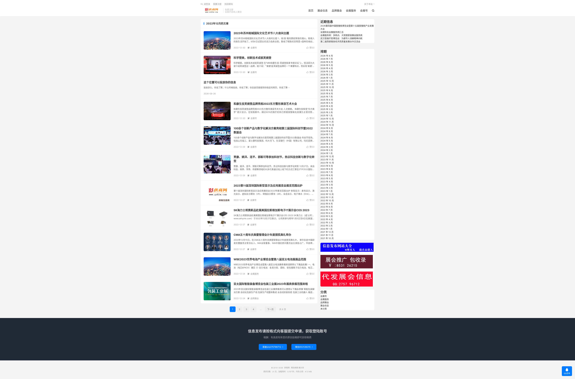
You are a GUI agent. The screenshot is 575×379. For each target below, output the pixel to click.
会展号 (364, 10)
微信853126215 (304, 347)
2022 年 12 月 (327, 194)
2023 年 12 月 (327, 156)
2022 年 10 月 (327, 200)
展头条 (301, 368)
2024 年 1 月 (326, 153)
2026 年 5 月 (326, 65)
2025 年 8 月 (326, 93)
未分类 (323, 308)
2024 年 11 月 (327, 121)
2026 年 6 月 (326, 62)
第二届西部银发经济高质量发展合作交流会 (340, 41)
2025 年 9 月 (326, 90)
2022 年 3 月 (326, 222)
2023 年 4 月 (326, 181)
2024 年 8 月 (326, 131)
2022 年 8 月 (326, 206)
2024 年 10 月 (327, 125)
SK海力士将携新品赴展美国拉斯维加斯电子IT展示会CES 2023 (271, 210)
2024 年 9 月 (326, 128)
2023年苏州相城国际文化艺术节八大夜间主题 (261, 33)
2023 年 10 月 (327, 162)
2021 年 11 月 (326, 235)
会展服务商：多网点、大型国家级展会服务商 (341, 35)
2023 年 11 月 (327, 159)
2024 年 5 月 (326, 140)
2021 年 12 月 (326, 232)
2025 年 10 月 (327, 87)
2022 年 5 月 (326, 216)
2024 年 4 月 (326, 144)
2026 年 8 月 (326, 55)
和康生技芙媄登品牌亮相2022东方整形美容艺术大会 (265, 103)
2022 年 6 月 (326, 213)
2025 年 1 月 (326, 115)
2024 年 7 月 (326, 134)
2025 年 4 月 (326, 106)
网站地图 (294, 368)
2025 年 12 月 (327, 81)
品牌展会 (337, 10)
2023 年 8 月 (326, 169)
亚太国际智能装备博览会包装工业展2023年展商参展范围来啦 (271, 283)
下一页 (270, 309)
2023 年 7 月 (326, 172)
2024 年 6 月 (326, 137)
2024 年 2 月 (326, 150)
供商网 (211, 10)
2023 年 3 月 (326, 184)
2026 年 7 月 (326, 59)
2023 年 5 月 (326, 178)
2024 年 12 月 (327, 118)
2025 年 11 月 (327, 84)
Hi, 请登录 (205, 4)
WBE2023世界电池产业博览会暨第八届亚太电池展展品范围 (270, 259)
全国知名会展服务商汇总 (332, 32)
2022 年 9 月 (326, 203)
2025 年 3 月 (326, 109)
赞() (310, 47)
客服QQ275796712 (272, 347)
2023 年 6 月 (326, 175)
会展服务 (351, 10)
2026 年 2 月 (326, 74)
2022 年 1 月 (326, 228)
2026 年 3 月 (326, 71)
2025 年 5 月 (326, 103)
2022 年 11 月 (326, 197)
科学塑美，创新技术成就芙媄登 (252, 57)
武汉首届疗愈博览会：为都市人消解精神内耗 (341, 38)
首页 (310, 10)
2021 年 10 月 (327, 238)
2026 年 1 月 (326, 77)
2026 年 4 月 (326, 68)
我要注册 (217, 4)
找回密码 (228, 4)
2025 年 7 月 (326, 96)
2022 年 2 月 (326, 225)
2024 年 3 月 (326, 147)
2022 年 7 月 (326, 210)
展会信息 (322, 10)
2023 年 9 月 (326, 166)
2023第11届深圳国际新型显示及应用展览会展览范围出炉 (268, 185)
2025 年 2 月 (326, 112)
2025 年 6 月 (326, 99)
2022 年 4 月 (326, 219)
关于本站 (368, 4)
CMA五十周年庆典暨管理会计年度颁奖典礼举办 (262, 234)
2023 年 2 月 (326, 188)
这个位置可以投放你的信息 (220, 82)
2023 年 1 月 (326, 191)
